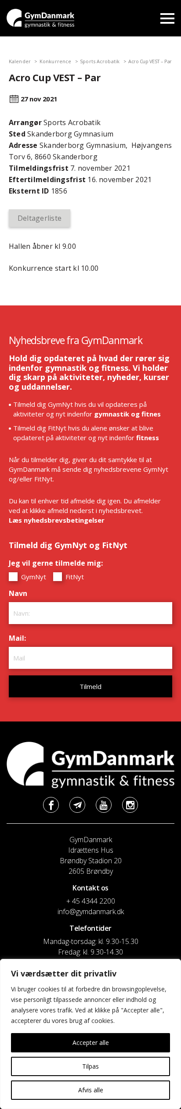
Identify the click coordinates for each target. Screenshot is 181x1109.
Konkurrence (55, 61)
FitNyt (73, 576)
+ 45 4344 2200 (90, 901)
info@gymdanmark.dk (91, 911)
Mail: (19, 638)
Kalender (20, 61)
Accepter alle (90, 1042)
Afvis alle (90, 1090)
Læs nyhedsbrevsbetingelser (57, 520)
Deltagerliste (40, 218)
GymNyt (32, 576)
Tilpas (90, 1066)
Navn (20, 593)
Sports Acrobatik (99, 61)
